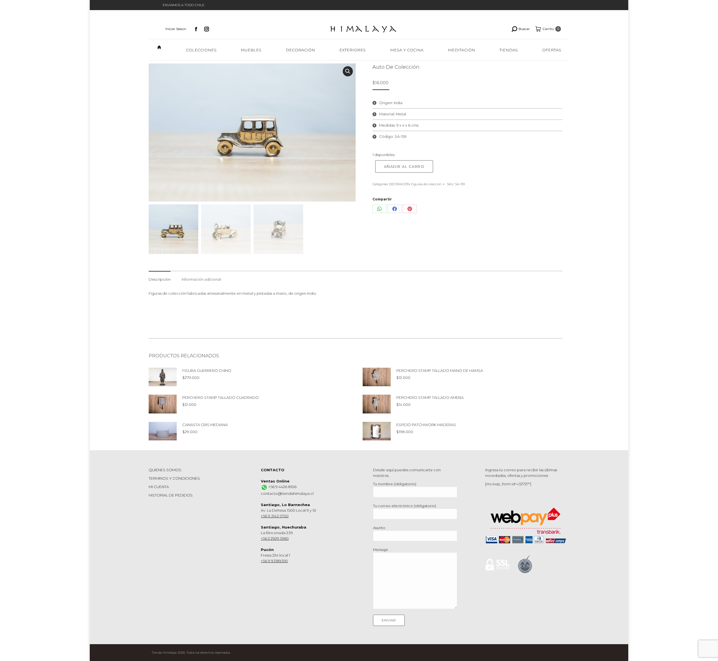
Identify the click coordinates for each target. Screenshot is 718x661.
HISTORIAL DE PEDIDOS (171, 495)
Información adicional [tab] (201, 279)
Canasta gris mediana (205, 424)
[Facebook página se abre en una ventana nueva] (196, 29)
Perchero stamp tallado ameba (430, 397)
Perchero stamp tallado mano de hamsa (439, 370)
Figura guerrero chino (206, 370)
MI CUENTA (159, 486)
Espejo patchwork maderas (426, 424)
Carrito (550, 29)
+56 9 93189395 (274, 561)
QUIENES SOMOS (165, 470)
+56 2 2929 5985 (275, 538)
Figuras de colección (426, 184)
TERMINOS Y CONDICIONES (174, 478)
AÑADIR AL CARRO (404, 166)
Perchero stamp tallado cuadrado (220, 397)
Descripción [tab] (160, 279)
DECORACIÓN (399, 184)
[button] (348, 71)
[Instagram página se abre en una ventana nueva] (206, 29)
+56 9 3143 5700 (275, 516)
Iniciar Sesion (175, 29)
